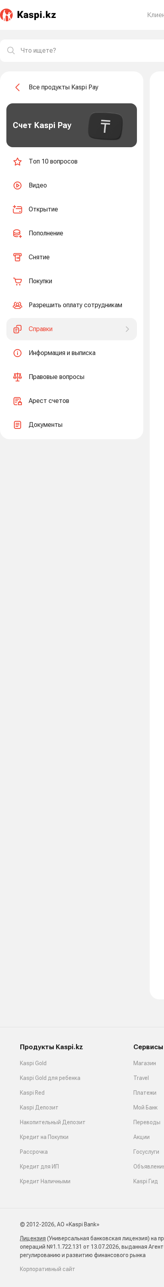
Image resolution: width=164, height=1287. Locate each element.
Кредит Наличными (45, 1181)
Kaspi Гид (145, 1181)
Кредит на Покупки (44, 1137)
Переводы (146, 1122)
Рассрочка (34, 1152)
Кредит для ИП (39, 1166)
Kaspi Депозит (39, 1107)
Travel (141, 1078)
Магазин (144, 1063)
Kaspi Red (32, 1093)
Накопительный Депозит (53, 1122)
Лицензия (33, 1238)
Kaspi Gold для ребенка (50, 1078)
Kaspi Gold (33, 1063)
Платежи (144, 1093)
